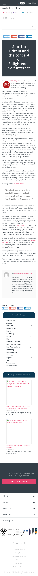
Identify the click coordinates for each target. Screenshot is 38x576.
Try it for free (18, 481)
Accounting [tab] (10, 320)
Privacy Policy (19, 553)
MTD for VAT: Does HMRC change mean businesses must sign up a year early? (18, 407)
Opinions (9, 355)
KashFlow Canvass (13, 342)
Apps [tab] (5, 502)
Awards (9, 323)
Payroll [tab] (9, 358)
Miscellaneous (11, 352)
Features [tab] (7, 514)
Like (19, 36)
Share (27, 36)
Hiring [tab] (8, 336)
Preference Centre (18, 567)
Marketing (10, 350)
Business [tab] (9, 326)
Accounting (6, 12)
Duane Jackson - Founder (23, 273)
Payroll (15, 12)
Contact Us (19, 563)
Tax (7, 360)
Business (30, 12)
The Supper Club (23, 225)
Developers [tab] (8, 520)
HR (23, 12)
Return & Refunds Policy (19, 556)
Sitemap (18, 560)
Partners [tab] (7, 508)
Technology (10, 363)
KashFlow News (8, 18)
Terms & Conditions (19, 549)
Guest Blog (10, 334)
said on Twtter (19, 184)
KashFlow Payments (13, 344)
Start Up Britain (16, 81)
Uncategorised (11, 366)
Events (8, 331)
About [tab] (5, 496)
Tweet (4, 36)
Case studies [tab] (11, 328)
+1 (12, 36)
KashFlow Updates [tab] (13, 347)
